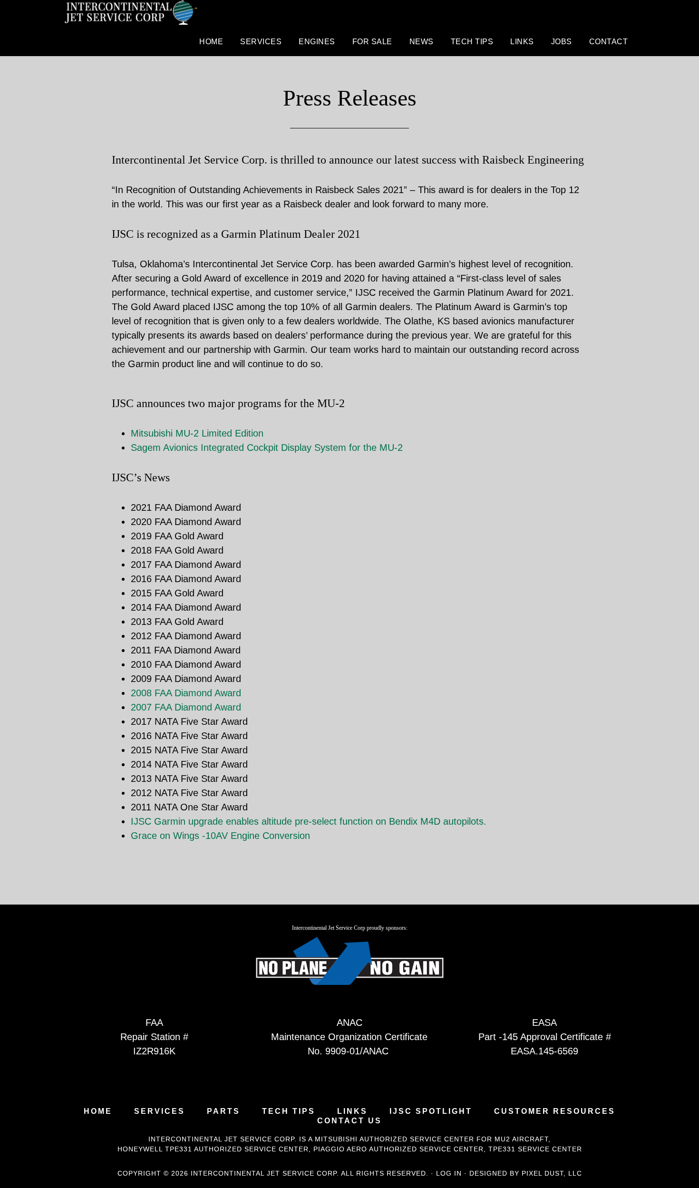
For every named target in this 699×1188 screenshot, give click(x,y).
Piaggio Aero (340, 1149)
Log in (449, 1173)
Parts (223, 1111)
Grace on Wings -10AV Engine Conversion (220, 835)
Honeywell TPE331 (154, 1149)
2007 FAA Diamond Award (186, 707)
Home (98, 1111)
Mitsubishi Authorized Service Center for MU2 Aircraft (431, 1139)
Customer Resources (554, 1111)
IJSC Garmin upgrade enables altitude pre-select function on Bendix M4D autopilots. (308, 821)
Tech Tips (288, 1111)
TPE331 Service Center (535, 1149)
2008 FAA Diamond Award (186, 693)
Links (352, 1111)
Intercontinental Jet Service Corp (130, 14)
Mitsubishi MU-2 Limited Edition (197, 433)
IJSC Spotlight (430, 1111)
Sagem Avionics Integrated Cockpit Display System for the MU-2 (267, 447)
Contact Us (349, 1121)
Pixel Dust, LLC (552, 1173)
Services (159, 1111)
